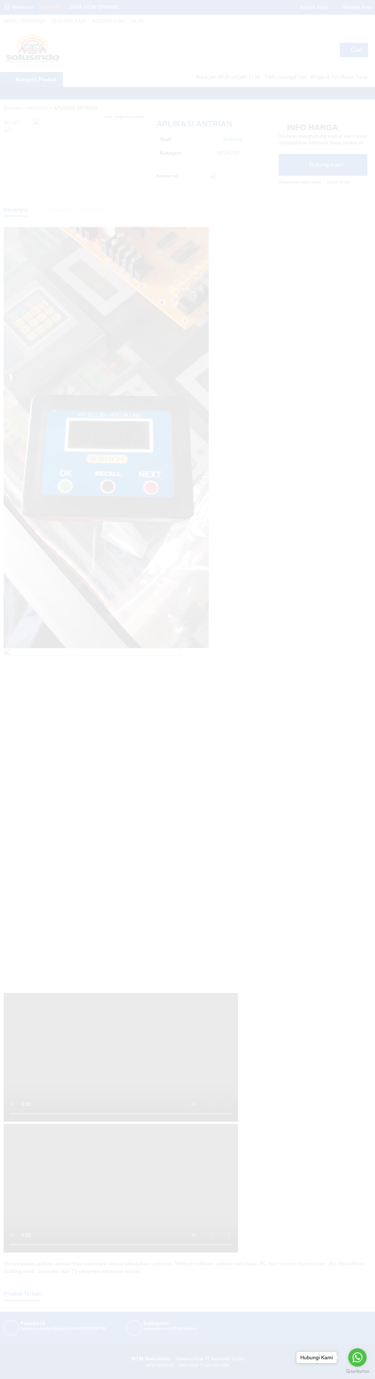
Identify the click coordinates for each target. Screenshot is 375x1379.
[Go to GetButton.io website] (357, 1371)
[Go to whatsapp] (357, 1357)
